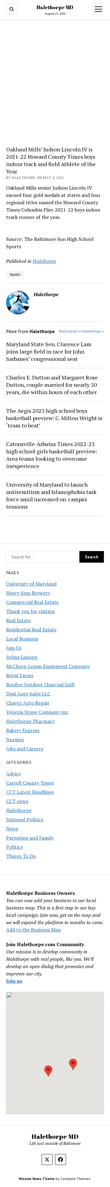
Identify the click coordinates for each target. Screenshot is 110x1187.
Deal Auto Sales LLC (28, 693)
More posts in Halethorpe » (81, 331)
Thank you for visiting (30, 611)
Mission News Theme (37, 1178)
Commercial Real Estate (32, 602)
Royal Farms (19, 675)
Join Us (13, 647)
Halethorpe (18, 810)
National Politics (24, 819)
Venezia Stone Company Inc (37, 712)
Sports (15, 274)
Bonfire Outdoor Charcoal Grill (40, 684)
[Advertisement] (55, 83)
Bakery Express (22, 730)
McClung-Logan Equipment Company (48, 666)
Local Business (22, 638)
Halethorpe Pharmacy (30, 721)
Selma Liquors (21, 657)
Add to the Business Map (33, 929)
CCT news (17, 801)
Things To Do (21, 856)
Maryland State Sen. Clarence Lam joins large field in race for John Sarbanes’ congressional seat (48, 351)
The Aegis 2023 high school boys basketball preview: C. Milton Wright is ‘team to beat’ (54, 418)
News (12, 828)
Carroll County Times (30, 782)
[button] (48, 1071)
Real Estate (18, 620)
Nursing (15, 739)
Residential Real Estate (31, 629)
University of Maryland (31, 583)
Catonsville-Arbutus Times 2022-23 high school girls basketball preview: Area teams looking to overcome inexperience (51, 455)
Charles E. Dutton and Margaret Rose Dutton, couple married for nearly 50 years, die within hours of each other (52, 385)
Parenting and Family (30, 837)
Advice (13, 773)
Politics (14, 847)
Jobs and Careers (24, 748)
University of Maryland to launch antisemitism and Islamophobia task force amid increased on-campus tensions (51, 495)
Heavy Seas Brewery (28, 593)
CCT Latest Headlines (30, 792)
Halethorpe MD (55, 7)
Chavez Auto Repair (28, 702)
